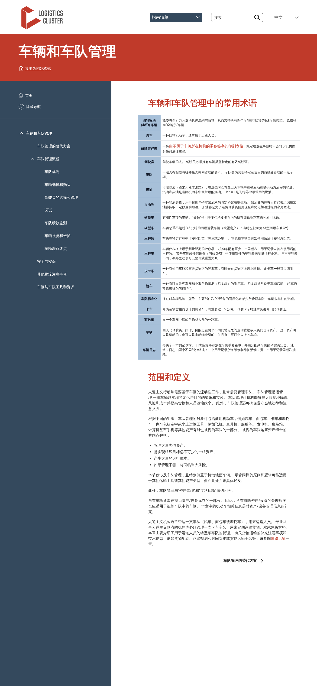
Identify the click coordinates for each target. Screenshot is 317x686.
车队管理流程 (48, 159)
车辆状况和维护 (58, 236)
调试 (48, 210)
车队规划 (52, 172)
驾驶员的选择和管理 (61, 197)
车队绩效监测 (56, 223)
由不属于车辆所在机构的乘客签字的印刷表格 (206, 146)
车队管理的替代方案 (54, 146)
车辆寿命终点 (56, 249)
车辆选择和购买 (58, 184)
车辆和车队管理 (39, 133)
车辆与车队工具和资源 (55, 287)
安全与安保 (46, 261)
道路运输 (278, 538)
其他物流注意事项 (52, 274)
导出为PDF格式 (38, 68)
